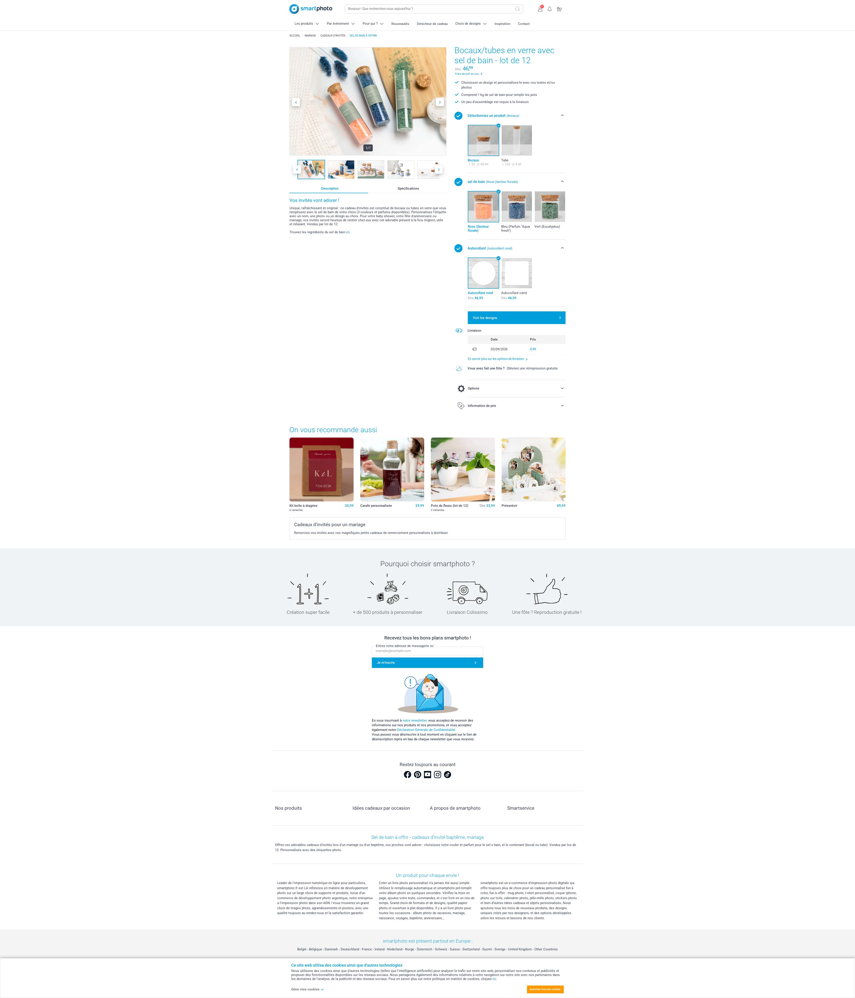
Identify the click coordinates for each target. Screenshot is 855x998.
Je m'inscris (386, 663)
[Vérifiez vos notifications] (550, 8)
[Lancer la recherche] (517, 9)
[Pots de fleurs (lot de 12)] (463, 470)
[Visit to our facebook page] (407, 774)
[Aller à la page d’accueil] (310, 9)
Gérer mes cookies (305, 989)
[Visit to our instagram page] (437, 774)
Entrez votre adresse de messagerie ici (405, 646)
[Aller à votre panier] (559, 8)
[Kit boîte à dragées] (321, 470)
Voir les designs (485, 318)
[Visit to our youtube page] (427, 774)
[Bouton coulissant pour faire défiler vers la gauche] (296, 102)
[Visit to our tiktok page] (447, 774)
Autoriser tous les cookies (545, 989)
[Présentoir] (534, 470)
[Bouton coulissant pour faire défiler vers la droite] (440, 102)
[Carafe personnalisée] (392, 470)
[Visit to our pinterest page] (417, 774)
